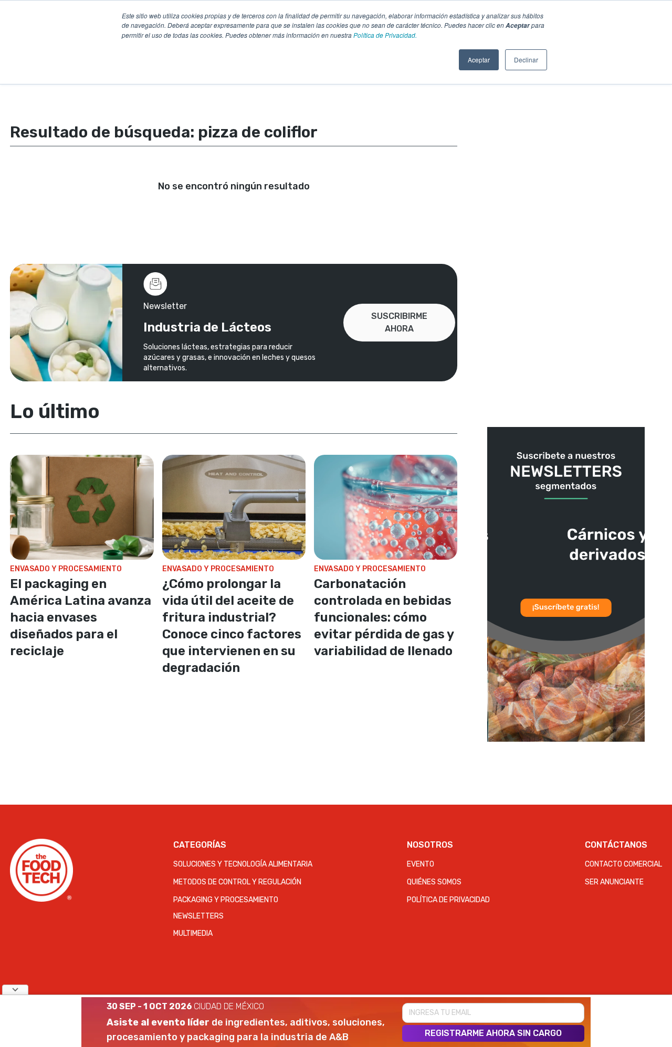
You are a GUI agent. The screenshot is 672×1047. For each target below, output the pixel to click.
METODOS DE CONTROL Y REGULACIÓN (237, 882)
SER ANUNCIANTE (614, 882)
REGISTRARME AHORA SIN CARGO (493, 1033)
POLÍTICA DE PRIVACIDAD (448, 899)
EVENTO (420, 864)
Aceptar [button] (479, 59)
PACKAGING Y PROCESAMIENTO (225, 899)
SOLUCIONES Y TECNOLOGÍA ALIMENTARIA (242, 864)
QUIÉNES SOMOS (434, 882)
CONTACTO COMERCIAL (623, 864)
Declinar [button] (526, 59)
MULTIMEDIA (193, 933)
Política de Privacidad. (385, 34)
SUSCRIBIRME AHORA (399, 322)
